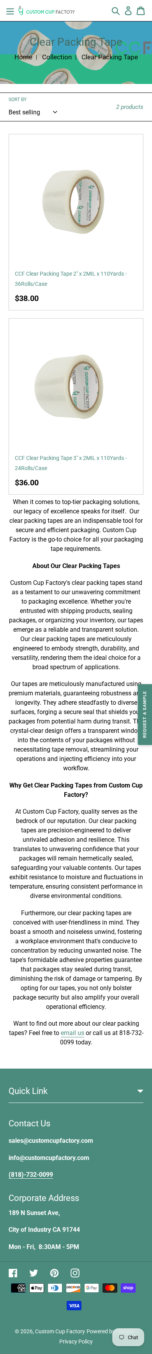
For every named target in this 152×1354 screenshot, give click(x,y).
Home (23, 57)
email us (72, 1033)
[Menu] (10, 11)
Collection (57, 57)
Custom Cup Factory (60, 1331)
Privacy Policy (76, 1341)
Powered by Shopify (110, 1331)
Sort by (18, 99)
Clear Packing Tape (109, 57)
